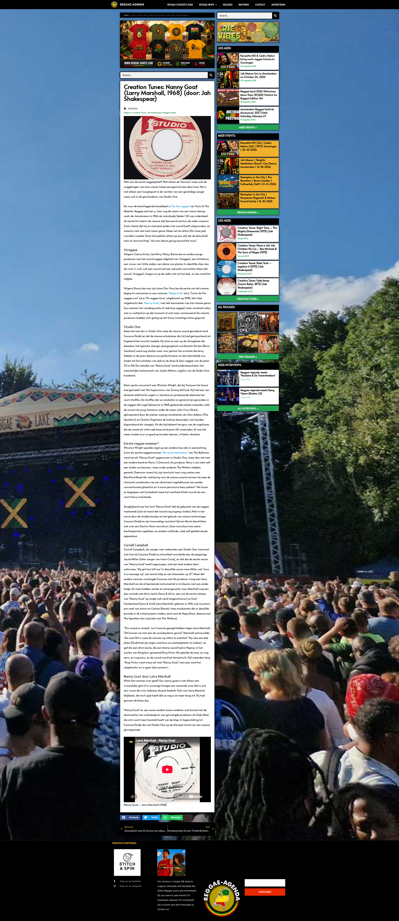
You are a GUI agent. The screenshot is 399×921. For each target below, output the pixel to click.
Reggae (166, 112)
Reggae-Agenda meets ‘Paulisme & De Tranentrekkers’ (257, 373)
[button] (130, 817)
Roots (173, 112)
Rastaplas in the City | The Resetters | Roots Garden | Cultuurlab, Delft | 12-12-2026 (258, 180)
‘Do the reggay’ (180, 206)
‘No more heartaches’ (175, 452)
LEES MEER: (224, 48)
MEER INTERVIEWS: (229, 365)
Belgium (128, 112)
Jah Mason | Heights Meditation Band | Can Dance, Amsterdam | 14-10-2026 (258, 163)
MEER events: (226, 135)
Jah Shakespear (154, 112)
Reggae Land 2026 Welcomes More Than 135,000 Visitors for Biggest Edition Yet (258, 94)
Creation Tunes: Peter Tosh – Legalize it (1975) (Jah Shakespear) (254, 266)
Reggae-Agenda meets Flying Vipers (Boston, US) (257, 391)
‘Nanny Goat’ (151, 303)
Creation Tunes (139, 112)
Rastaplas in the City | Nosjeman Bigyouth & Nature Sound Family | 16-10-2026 (257, 197)
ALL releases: (226, 307)
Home (126, 15)
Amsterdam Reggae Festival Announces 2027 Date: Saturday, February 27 (257, 112)
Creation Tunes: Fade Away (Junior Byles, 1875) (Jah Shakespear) (253, 284)
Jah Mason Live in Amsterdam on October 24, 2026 (258, 75)
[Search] (211, 75)
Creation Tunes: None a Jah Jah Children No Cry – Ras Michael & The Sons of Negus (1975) (257, 248)
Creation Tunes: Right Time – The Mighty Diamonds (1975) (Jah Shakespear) (257, 231)
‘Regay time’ (175, 293)
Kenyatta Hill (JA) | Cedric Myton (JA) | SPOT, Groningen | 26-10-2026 (258, 146)
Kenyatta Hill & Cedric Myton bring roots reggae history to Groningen (257, 59)
